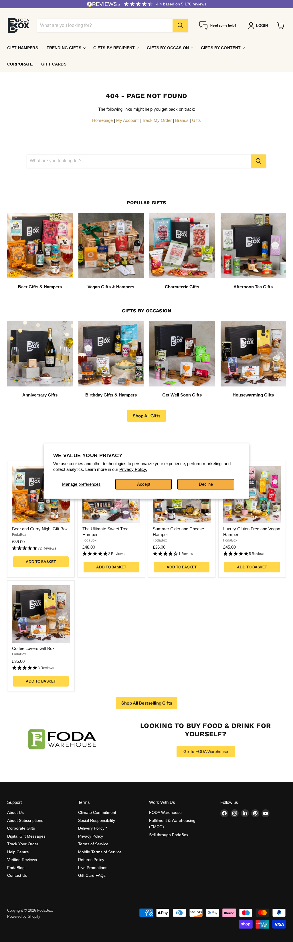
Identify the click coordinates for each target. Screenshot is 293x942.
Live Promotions (92, 867)
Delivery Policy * (92, 828)
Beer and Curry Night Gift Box (40, 528)
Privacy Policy (90, 836)
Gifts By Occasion (168, 47)
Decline (206, 484)
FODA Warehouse (165, 812)
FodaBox (19, 535)
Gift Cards (53, 64)
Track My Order (157, 120)
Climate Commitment (97, 812)
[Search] (180, 25)
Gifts (196, 120)
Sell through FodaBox (168, 834)
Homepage (102, 120)
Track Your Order (22, 844)
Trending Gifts (64, 47)
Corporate (20, 64)
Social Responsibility (96, 820)
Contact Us (17, 875)
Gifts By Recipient (114, 47)
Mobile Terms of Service (100, 852)
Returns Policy (91, 859)
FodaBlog (16, 867)
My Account (127, 120)
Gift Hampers (22, 47)
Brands (182, 120)
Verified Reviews (22, 859)
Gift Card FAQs (92, 875)
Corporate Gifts (21, 828)
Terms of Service (93, 844)
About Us (15, 812)
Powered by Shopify (23, 916)
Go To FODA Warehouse (205, 751)
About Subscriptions (25, 820)
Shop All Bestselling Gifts (146, 703)
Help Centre (18, 852)
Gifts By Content (221, 47)
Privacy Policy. (133, 469)
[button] (41, 548)
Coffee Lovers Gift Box (33, 648)
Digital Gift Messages (26, 836)
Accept (143, 484)
